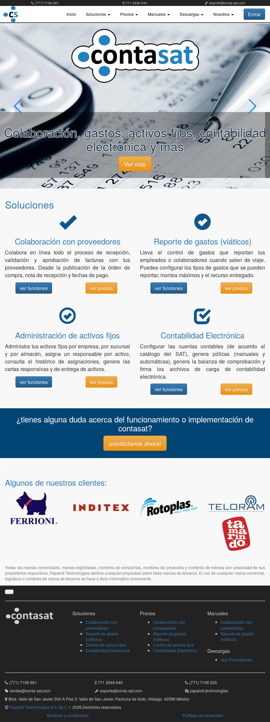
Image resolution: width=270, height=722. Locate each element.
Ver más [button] (135, 163)
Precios (127, 14)
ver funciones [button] (34, 288)
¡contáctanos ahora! (135, 443)
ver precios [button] (101, 288)
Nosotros (221, 14)
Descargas (190, 14)
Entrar (254, 14)
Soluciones (96, 14)
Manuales (157, 14)
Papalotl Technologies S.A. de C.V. (40, 707)
